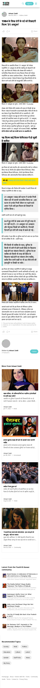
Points (28, 677)
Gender (6, 658)
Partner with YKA (20, 677)
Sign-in (29, 4)
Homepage (5, 677)
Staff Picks (17, 658)
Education (7, 652)
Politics (24, 647)
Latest (27, 652)
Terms (9, 679)
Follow (34, 351)
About (12, 677)
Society (6, 647)
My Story (7, 663)
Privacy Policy (23, 679)
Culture (17, 652)
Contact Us (15, 679)
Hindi (15, 647)
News (28, 658)
